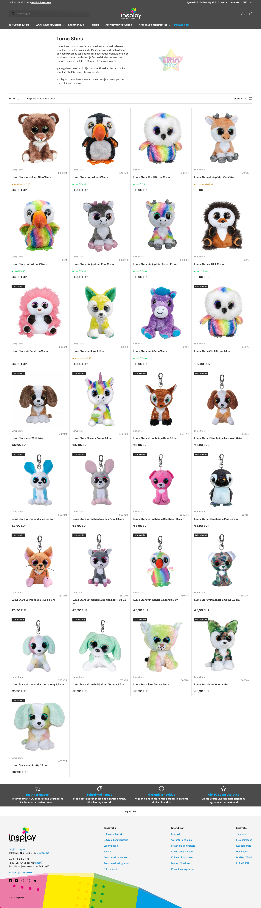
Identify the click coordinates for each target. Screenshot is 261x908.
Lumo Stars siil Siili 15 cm (209, 264)
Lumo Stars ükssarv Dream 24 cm (92, 438)
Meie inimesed (244, 840)
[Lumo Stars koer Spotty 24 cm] (39, 726)
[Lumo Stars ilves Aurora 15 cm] (161, 645)
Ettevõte (222, 2)
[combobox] (49, 13)
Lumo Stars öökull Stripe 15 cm (151, 177)
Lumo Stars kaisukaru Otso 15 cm (31, 177)
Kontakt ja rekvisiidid (20, 872)
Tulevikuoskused (19, 24)
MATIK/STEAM (244, 857)
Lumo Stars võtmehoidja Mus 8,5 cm (33, 599)
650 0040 (43, 853)
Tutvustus (241, 834)
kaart (38, 862)
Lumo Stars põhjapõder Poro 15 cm (93, 264)
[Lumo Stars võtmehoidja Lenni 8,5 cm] (161, 561)
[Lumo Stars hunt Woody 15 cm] (221, 645)
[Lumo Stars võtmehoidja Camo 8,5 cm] (221, 561)
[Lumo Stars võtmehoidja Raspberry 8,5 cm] (161, 480)
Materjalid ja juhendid (183, 845)
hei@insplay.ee (17, 849)
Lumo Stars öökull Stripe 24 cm (212, 351)
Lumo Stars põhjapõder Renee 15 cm (155, 264)
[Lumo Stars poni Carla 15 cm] (161, 312)
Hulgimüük (242, 851)
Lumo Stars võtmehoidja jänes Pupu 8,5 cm (98, 519)
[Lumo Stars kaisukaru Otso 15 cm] (39, 138)
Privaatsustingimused (183, 869)
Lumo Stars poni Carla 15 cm (150, 351)
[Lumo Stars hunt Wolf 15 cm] (100, 312)
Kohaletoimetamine (182, 857)
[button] (251, 13)
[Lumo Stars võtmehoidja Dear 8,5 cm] (161, 399)
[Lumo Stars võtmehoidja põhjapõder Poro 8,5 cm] (100, 561)
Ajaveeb (191, 2)
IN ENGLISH (242, 863)
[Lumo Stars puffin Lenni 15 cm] (39, 225)
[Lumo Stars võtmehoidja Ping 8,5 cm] (221, 480)
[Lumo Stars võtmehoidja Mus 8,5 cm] (39, 561)
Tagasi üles (130, 811)
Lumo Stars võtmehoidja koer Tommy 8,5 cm (98, 684)
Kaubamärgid (206, 2)
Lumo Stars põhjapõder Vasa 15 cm (215, 177)
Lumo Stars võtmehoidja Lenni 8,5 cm (155, 599)
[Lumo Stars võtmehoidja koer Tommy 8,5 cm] (100, 645)
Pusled (95, 24)
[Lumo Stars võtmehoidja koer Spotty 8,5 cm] (39, 645)
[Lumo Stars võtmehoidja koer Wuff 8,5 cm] (221, 399)
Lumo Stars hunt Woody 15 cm (212, 684)
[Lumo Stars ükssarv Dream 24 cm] (100, 399)
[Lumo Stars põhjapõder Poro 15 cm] (100, 225)
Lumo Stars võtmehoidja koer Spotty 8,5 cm (38, 684)
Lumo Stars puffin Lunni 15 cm (90, 177)
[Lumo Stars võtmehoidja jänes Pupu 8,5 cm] (100, 480)
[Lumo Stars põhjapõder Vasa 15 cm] (221, 138)
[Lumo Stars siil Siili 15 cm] (221, 225)
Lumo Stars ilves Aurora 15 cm (151, 684)
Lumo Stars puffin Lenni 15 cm (29, 264)
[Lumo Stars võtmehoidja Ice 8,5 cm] (39, 480)
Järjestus (32, 98)
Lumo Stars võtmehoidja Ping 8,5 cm (216, 519)
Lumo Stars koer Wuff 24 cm (28, 438)
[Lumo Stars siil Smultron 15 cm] (39, 312)
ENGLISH (247, 2)
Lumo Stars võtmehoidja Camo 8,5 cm (217, 599)
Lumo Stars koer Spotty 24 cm (30, 765)
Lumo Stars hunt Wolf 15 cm (88, 351)
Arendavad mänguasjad (153, 24)
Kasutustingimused (182, 851)
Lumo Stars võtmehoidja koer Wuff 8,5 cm (219, 438)
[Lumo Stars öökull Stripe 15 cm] (161, 138)
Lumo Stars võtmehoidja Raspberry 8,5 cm (158, 519)
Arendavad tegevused (118, 24)
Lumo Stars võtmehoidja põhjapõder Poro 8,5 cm (99, 601)
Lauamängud (76, 24)
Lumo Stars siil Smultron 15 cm (30, 351)
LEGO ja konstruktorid (48, 24)
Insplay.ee (20, 898)
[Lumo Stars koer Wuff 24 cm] (39, 399)
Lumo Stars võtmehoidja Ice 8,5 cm (33, 519)
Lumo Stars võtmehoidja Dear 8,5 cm (155, 438)
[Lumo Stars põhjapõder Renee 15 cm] (161, 225)
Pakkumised (181, 24)
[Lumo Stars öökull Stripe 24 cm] (221, 312)
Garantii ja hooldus (181, 840)
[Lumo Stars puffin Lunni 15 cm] (100, 138)
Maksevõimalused (181, 863)
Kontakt (235, 2)
